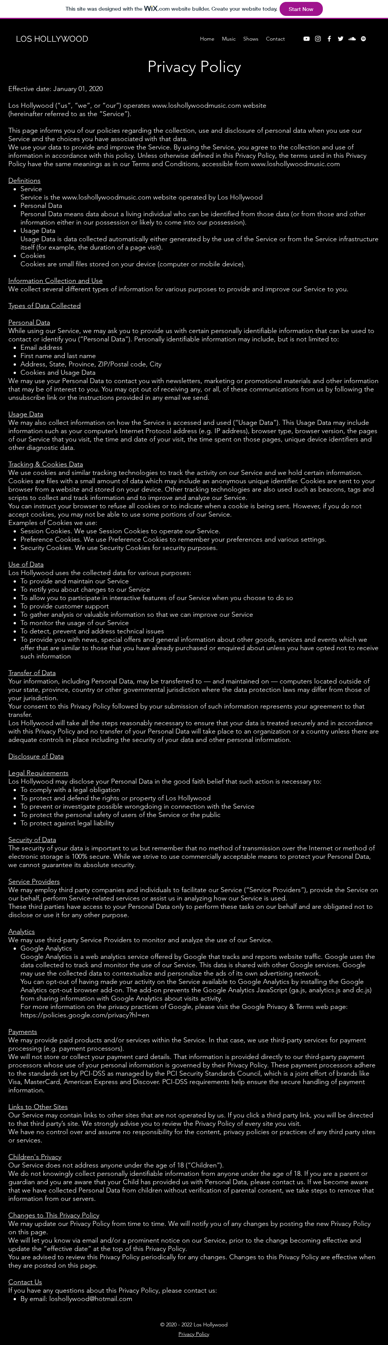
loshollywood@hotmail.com (90, 1299)
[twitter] (340, 38)
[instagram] (318, 38)
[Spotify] (363, 38)
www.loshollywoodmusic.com (196, 105)
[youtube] (306, 38)
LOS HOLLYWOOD (52, 39)
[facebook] (329, 38)
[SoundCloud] (352, 38)
